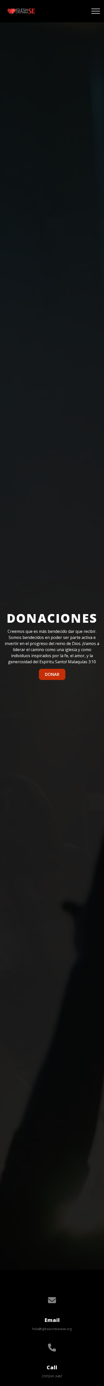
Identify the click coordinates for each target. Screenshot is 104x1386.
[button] (95, 11)
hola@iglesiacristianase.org (52, 1329)
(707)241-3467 (52, 1376)
